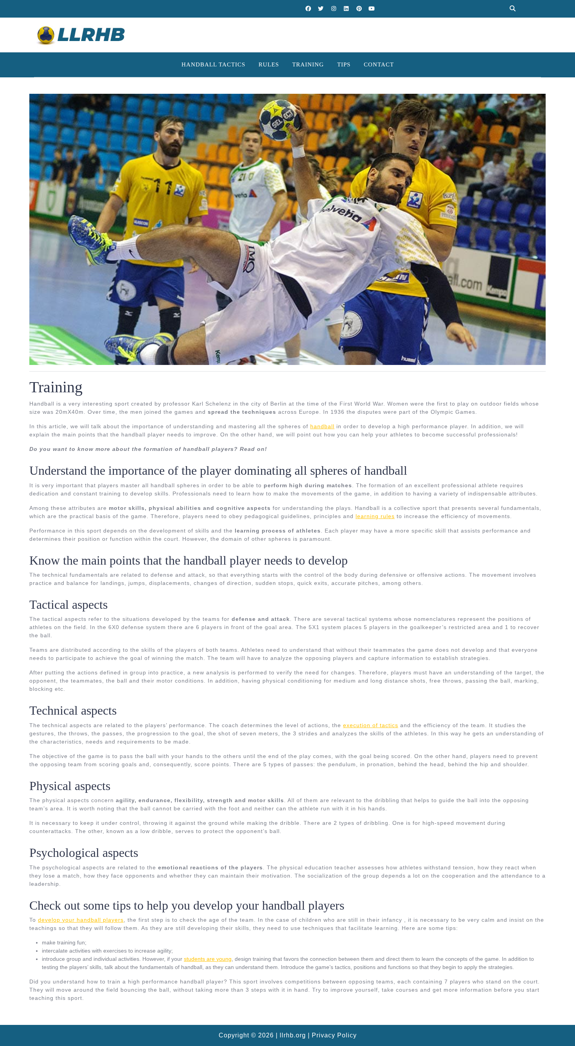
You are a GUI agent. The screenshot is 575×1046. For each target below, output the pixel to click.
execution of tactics (370, 725)
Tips (343, 64)
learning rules (375, 516)
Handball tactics (213, 64)
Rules (269, 64)
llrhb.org (293, 1035)
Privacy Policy (334, 1035)
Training (308, 64)
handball (322, 426)
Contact (379, 64)
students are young (208, 959)
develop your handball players (81, 920)
